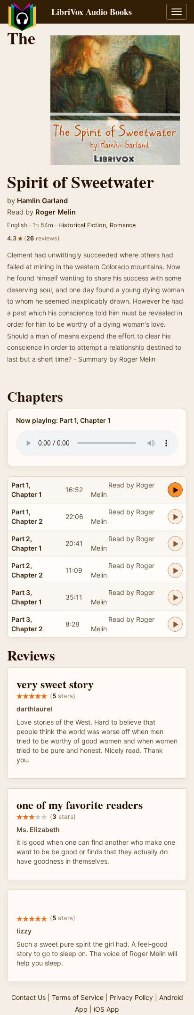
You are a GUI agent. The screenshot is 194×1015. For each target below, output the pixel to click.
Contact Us (28, 997)
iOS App (106, 1009)
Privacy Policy (131, 997)
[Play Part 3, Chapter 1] (175, 597)
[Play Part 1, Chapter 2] (175, 516)
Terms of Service (78, 997)
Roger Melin (55, 212)
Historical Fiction (82, 225)
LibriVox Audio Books (91, 12)
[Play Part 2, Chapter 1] (175, 543)
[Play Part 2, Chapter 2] (175, 570)
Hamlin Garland (42, 201)
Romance (123, 225)
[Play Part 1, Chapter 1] (175, 489)
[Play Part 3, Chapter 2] (175, 624)
